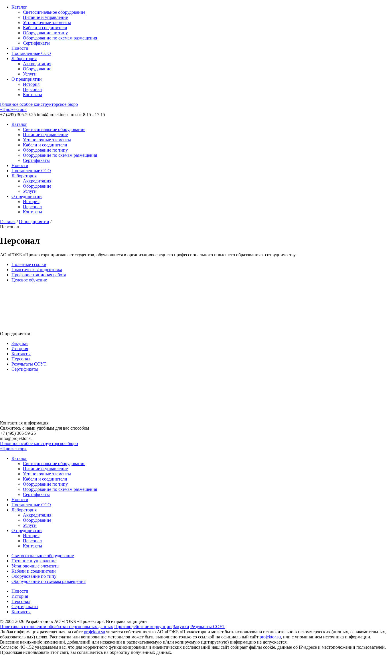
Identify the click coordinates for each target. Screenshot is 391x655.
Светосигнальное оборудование (54, 12)
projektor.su (94, 631)
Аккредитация (37, 63)
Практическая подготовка (36, 269)
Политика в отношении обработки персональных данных (56, 626)
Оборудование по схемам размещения (60, 37)
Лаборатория (24, 58)
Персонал (32, 89)
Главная (7, 221)
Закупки (19, 343)
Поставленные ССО (31, 53)
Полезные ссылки (28, 264)
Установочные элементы (47, 22)
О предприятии (26, 79)
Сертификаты (36, 43)
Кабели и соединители (45, 27)
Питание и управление (45, 17)
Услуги (30, 74)
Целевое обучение (29, 279)
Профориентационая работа (38, 274)
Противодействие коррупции (143, 626)
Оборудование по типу (45, 32)
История (31, 84)
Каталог (19, 7)
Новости (19, 48)
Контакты (32, 94)
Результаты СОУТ (28, 364)
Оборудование (37, 68)
